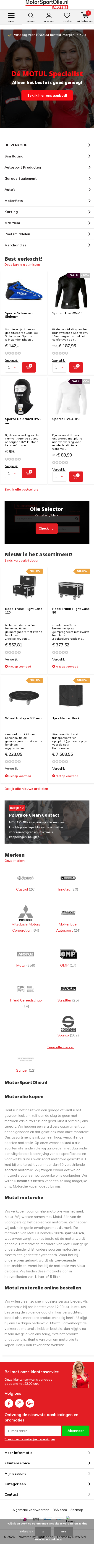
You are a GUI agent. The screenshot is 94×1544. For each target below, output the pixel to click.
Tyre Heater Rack (66, 718)
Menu (11, 21)
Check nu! (47, 522)
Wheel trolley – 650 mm (23, 718)
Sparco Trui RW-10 (67, 313)
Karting (11, 212)
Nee (63, 1531)
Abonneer (76, 1431)
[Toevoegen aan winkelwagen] (29, 367)
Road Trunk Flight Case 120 (23, 610)
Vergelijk (11, 360)
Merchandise (15, 245)
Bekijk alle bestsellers (21, 489)
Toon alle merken (60, 1047)
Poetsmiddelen (17, 234)
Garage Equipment (21, 178)
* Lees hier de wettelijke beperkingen (30, 1439)
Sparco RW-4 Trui (66, 419)
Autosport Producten (23, 167)
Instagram (19, 1403)
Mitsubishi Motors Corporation (25, 927)
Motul (25, 965)
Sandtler (68, 1000)
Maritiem (12, 223)
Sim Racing (14, 156)
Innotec (68, 889)
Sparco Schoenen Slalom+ (19, 315)
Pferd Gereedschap (26, 1003)
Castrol (26, 889)
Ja (43, 1531)
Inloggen (49, 21)
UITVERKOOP (16, 145)
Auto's (10, 189)
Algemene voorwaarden (31, 1510)
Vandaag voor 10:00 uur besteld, (50, 35)
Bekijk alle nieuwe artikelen (26, 789)
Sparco (68, 1035)
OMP (68, 965)
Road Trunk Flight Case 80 (70, 610)
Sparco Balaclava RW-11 (23, 421)
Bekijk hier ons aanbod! (47, 95)
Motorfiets (14, 201)
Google (30, 1403)
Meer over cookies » (48, 1539)
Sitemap (76, 1510)
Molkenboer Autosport (68, 927)
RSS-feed (60, 1510)
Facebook (9, 1403)
